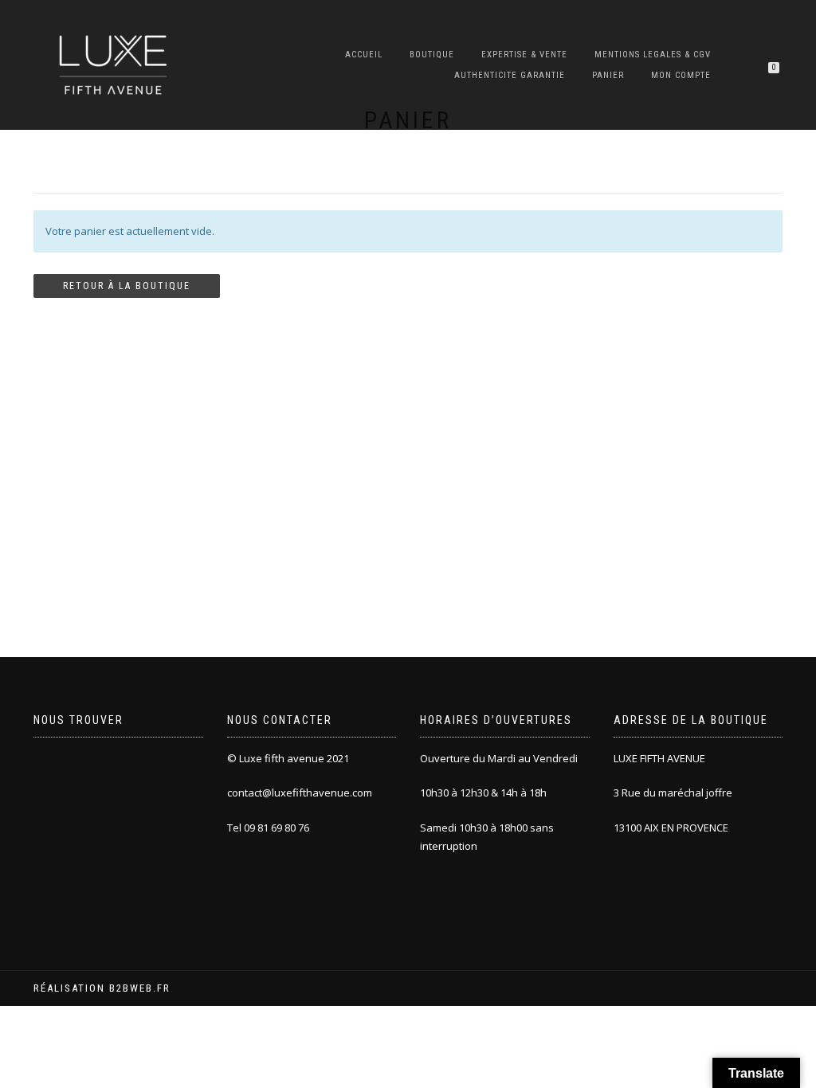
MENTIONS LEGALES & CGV (652, 54)
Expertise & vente (524, 54)
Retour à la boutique (126, 286)
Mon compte (681, 75)
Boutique (432, 54)
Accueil (363, 54)
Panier (608, 75)
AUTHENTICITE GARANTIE (509, 75)
